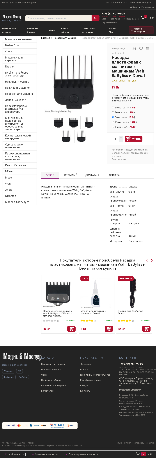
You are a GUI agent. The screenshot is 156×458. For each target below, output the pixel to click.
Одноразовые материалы (14, 146)
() (126, 107)
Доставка (92, 175)
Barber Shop (12, 45)
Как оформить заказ (90, 380)
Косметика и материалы (54, 385)
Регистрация (148, 7)
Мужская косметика (18, 39)
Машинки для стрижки (14, 59)
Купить (136, 138)
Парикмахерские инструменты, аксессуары (16, 108)
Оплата (114, 175)
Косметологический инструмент (18, 137)
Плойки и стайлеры (51, 380)
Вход (135, 7)
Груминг (10, 66)
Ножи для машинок (17, 87)
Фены (52, 30)
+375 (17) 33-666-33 (130, 19)
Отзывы (70, 175)
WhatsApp (106, 17)
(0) (57, 321)
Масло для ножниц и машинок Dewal (93, 312)
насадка (122, 159)
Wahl (8, 183)
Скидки (84, 385)
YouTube (23, 377)
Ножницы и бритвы (17, 81)
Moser (9, 177)
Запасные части (15, 99)
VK (19, 371)
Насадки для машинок (19, 93)
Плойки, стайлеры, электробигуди (17, 74)
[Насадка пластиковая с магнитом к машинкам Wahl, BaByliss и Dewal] (74, 81)
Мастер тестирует (139, 30)
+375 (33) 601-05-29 (113, 13)
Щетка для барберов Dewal (130, 312)
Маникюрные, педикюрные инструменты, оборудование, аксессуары (14, 123)
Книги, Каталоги (15, 165)
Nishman (10, 195)
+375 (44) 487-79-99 (111, 19)
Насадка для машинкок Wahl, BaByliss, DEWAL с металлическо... (57, 313)
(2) (95, 321)
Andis (8, 189)
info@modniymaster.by (130, 390)
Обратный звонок (109, 23)
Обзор (50, 175)
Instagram (9, 377)
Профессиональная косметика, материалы (17, 156)
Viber (114, 17)
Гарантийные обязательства (95, 375)
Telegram (121, 17)
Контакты (85, 391)
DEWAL (9, 171)
